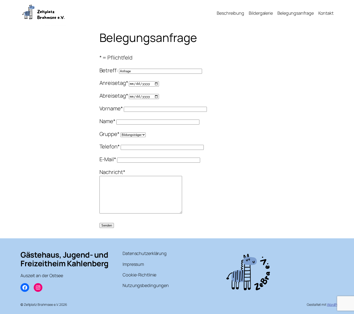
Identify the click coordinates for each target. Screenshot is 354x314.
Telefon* (110, 146)
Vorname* (111, 108)
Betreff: (109, 70)
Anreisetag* (114, 83)
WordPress (335, 304)
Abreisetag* (114, 95)
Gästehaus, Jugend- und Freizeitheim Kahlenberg (64, 259)
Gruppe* (109, 134)
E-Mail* (108, 159)
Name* (107, 121)
